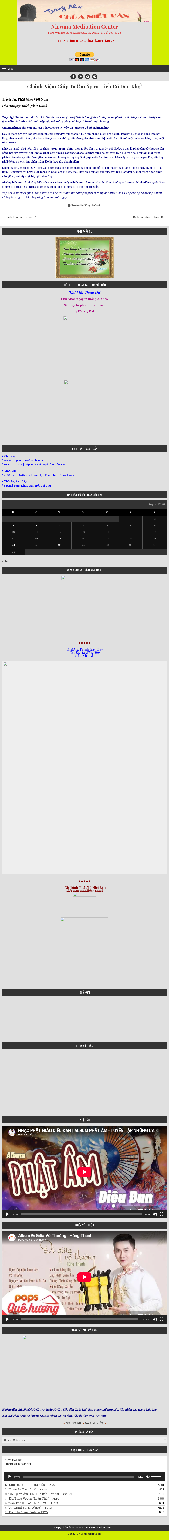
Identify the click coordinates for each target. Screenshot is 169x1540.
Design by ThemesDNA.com (84, 1533)
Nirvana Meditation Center (84, 26)
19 (59, 538)
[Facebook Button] (73, 76)
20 (83, 538)
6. (28, 1507)
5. (31, 1503)
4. (32, 1498)
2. (26, 1489)
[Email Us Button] (94, 76)
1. (30, 1485)
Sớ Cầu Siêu (93, 1423)
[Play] (7, 1214)
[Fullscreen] (162, 1214)
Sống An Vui (92, 205)
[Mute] (155, 1214)
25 (36, 545)
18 (36, 538)
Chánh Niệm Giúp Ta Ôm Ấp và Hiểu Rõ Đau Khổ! (84, 86)
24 (13, 545)
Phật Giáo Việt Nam (33, 99)
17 (13, 538)
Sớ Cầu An (73, 1423)
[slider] (157, 1476)
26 (59, 545)
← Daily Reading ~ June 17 (19, 217)
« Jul (5, 561)
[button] (5, 257)
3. (38, 1494)
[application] (84, 1172)
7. (26, 1512)
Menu (10, 68)
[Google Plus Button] (80, 76)
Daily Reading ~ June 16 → (150, 217)
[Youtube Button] (87, 76)
